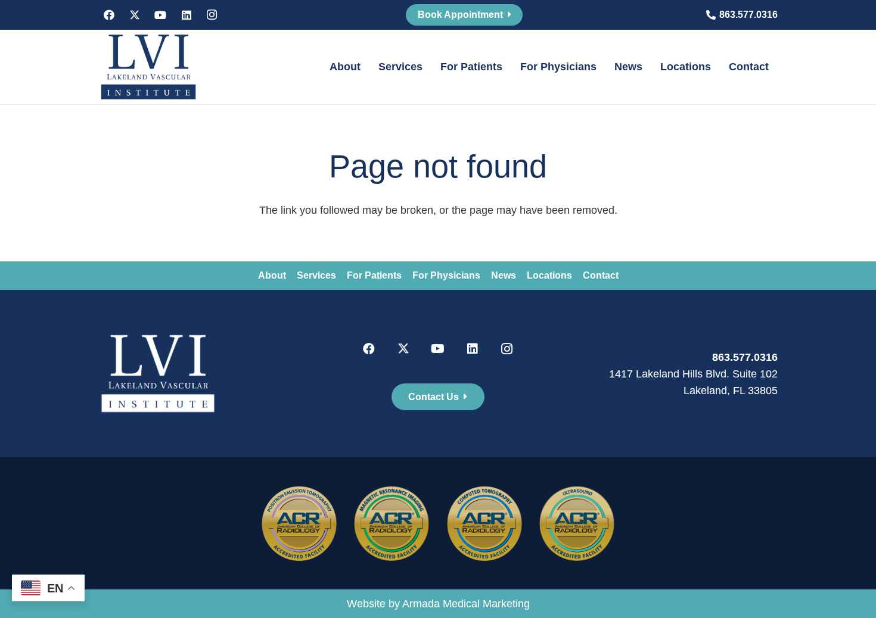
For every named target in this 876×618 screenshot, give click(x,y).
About (272, 275)
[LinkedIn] (186, 15)
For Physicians (446, 275)
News (503, 275)
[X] (134, 15)
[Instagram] (212, 15)
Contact (601, 275)
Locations (549, 275)
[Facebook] (109, 15)
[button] (367, 67)
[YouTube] (160, 15)
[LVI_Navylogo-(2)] (148, 67)
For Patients (374, 275)
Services (316, 275)
